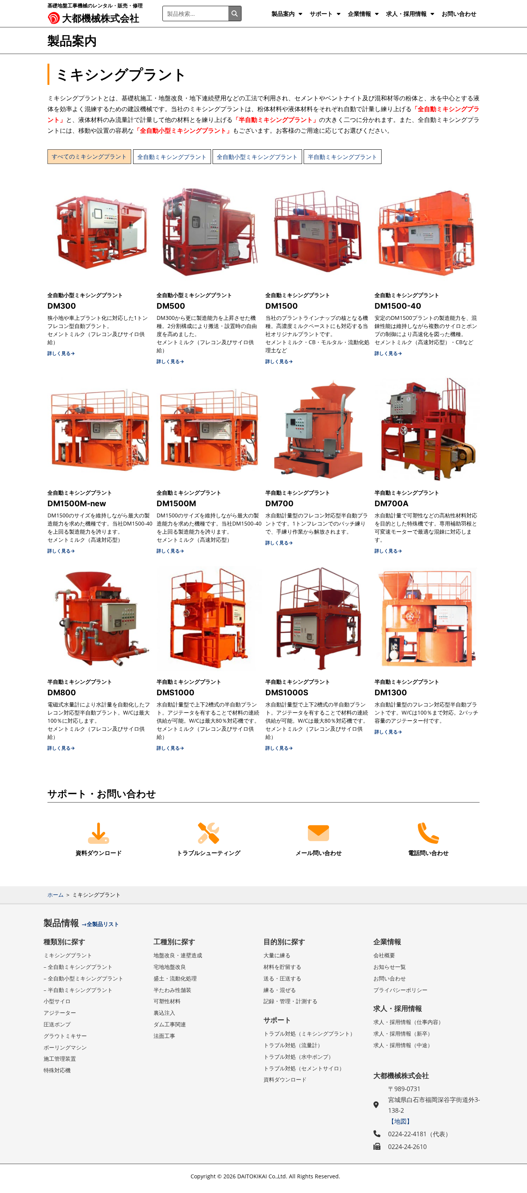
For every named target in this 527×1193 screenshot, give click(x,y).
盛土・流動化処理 (175, 978)
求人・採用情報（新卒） (403, 1033)
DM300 (61, 306)
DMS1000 (175, 692)
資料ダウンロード (285, 1079)
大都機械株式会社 (100, 17)
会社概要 (384, 955)
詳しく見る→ (61, 353)
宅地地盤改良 (170, 966)
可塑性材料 (167, 1001)
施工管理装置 (60, 1058)
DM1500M (176, 503)
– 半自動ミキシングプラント (78, 990)
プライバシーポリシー (400, 990)
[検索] (234, 13)
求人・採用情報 (406, 13)
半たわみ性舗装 (172, 990)
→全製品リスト (100, 924)
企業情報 (359, 13)
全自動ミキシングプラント (172, 157)
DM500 (171, 306)
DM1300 (391, 692)
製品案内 (283, 13)
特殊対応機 (57, 1070)
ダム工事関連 (170, 1024)
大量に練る (277, 955)
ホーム (55, 894)
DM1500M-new (76, 503)
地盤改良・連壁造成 (178, 955)
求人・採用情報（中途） (403, 1045)
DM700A (392, 503)
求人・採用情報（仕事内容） (408, 1022)
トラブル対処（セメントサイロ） (304, 1068)
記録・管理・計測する (291, 1001)
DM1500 (281, 306)
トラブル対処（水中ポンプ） (299, 1056)
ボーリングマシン (65, 1047)
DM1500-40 (398, 306)
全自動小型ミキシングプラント (257, 157)
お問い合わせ (459, 13)
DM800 (61, 692)
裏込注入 (164, 1012)
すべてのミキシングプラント (89, 156)
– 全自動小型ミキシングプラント (83, 978)
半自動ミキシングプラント (342, 157)
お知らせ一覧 (389, 966)
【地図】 (400, 1121)
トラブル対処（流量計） (293, 1045)
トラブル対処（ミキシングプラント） (309, 1033)
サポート (321, 13)
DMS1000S (286, 692)
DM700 (279, 503)
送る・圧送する (282, 978)
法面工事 (164, 1035)
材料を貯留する (282, 966)
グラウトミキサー (65, 1035)
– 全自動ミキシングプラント (78, 966)
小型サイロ (57, 1001)
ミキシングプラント (68, 955)
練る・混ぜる (280, 990)
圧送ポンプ (57, 1024)
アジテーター (60, 1012)
